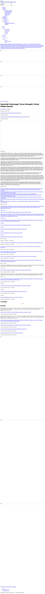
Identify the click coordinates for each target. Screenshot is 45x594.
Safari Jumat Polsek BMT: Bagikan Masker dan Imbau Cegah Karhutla (15, 270)
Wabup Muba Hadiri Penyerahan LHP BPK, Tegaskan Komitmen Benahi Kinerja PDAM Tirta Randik (20, 48)
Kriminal (6, 20)
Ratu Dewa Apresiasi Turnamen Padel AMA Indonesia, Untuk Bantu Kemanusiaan (22, 47)
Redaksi (6, 24)
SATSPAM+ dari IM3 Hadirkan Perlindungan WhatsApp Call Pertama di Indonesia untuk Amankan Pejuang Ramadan (21, 45)
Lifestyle (4, 16)
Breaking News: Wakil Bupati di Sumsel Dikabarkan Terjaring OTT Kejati (16, 44)
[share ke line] (25, 116)
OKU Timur (7, 14)
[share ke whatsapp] (14, 116)
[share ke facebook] (3, 116)
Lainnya (4, 21)
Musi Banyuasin (8, 11)
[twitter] (6, 1)
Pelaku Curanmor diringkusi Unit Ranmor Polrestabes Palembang (15, 46)
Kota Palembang (8, 10)
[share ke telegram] (20, 116)
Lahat (6, 15)
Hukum (4, 19)
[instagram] (10, 1)
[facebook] (2, 1)
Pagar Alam (7, 13)
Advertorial (5, 17)
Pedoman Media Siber (9, 23)
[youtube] (14, 1)
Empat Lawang (8, 12)
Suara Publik (3, 109)
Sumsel (4, 9)
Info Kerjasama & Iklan (6, 590)
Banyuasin (6, 101)
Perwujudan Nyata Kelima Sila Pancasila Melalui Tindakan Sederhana (15, 285)
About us (7, 22)
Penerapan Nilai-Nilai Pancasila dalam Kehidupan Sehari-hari (13, 291)
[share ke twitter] (8, 116)
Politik (4, 8)
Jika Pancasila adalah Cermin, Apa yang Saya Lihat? (11, 297)
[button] (1, 151)
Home (4, 7)
